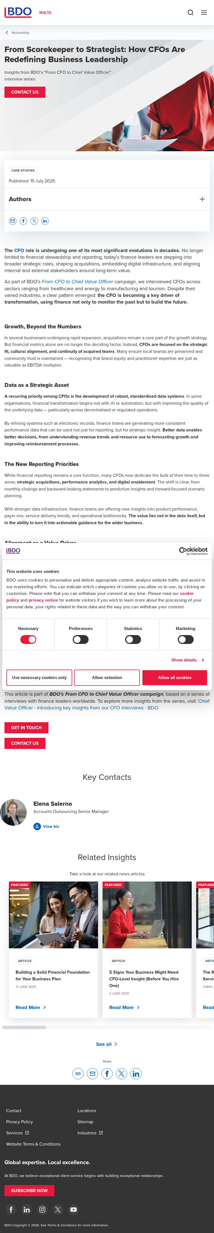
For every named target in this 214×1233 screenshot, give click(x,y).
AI (113, 403)
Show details (184, 660)
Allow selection (107, 677)
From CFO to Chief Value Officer (77, 282)
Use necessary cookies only (39, 677)
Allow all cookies (174, 677)
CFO (19, 250)
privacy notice (43, 600)
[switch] (81, 639)
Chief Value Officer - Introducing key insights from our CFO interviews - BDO (107, 704)
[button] (24, 92)
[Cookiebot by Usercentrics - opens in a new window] (183, 551)
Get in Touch (26, 727)
